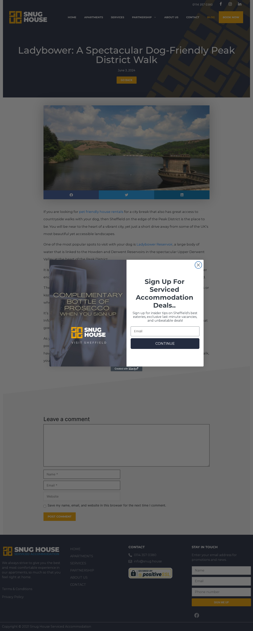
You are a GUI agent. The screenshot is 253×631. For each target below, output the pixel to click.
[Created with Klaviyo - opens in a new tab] (126, 369)
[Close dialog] (198, 265)
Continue (165, 343)
